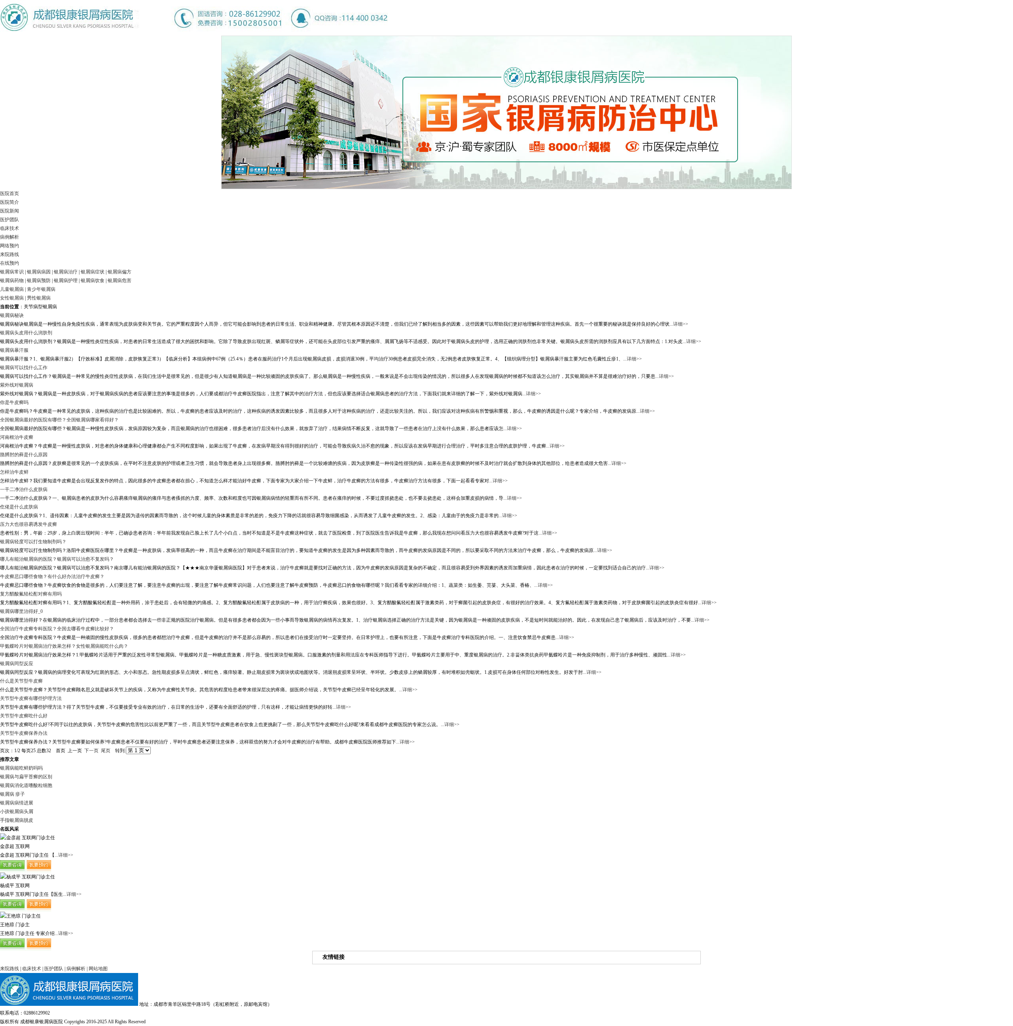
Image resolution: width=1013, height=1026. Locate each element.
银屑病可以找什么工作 (23, 367)
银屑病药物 (12, 280)
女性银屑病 (12, 298)
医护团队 (9, 219)
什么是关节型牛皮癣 (21, 681)
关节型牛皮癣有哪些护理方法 (31, 698)
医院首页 (9, 193)
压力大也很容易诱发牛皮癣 (28, 524)
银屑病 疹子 (12, 794)
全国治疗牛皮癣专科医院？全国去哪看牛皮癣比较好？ (57, 629)
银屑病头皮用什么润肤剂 (26, 333)
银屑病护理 (66, 280)
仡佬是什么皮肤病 (19, 507)
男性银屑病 (39, 298)
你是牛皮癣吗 (14, 402)
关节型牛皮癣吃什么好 (23, 716)
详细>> (680, 324)
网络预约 (9, 245)
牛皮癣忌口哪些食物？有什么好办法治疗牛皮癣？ (52, 576)
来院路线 (9, 254)
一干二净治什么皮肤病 (23, 489)
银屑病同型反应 (16, 663)
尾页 (105, 750)
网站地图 (98, 968)
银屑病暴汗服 (14, 350)
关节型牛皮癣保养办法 (23, 733)
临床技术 (9, 228)
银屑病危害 (119, 280)
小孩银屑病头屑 (16, 811)
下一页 (91, 750)
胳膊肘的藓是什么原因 (23, 454)
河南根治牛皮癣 (16, 437)
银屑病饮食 (92, 280)
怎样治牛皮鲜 (14, 472)
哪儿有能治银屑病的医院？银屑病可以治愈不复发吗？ (57, 559)
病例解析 (9, 237)
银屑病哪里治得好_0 (21, 611)
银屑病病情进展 (16, 803)
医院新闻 (9, 211)
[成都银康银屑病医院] (194, 34)
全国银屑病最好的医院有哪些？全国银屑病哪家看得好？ (59, 420)
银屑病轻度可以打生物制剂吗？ (33, 541)
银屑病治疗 (66, 272)
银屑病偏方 (119, 272)
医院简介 (9, 202)
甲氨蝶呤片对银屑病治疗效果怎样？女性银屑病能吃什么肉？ (64, 646)
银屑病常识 (12, 272)
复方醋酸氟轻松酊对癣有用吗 (31, 594)
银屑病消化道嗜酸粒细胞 (26, 785)
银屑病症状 (92, 272)
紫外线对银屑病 (16, 385)
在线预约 (9, 263)
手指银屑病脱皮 (16, 820)
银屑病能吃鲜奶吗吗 (21, 768)
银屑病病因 (39, 272)
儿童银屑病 (12, 289)
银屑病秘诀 (12, 315)
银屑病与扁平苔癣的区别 (26, 776)
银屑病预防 (39, 280)
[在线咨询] (25, 871)
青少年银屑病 (41, 289)
